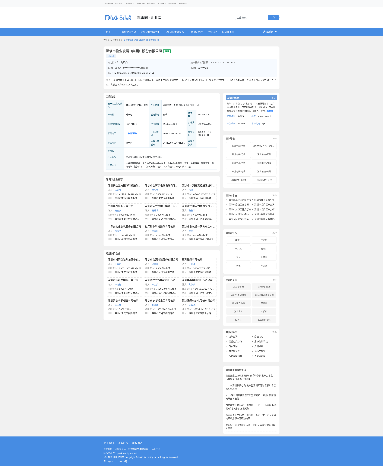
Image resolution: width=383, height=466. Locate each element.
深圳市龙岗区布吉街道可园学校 (265, 209)
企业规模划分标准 (150, 31)
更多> (274, 138)
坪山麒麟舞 (260, 351)
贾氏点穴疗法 (235, 341)
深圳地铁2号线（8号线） (264, 145)
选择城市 (268, 32)
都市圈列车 (172, 3)
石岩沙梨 (233, 346)
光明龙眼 (258, 346)
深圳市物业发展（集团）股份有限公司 (141, 40)
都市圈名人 (162, 3)
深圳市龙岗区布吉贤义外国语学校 (265, 204)
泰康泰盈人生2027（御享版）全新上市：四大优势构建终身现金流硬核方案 (251, 417)
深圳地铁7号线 (238, 171)
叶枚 (238, 265)
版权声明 (137, 443)
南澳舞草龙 (234, 351)
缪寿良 (264, 248)
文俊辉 (264, 240)
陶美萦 (264, 257)
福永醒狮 (233, 336)
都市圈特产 (130, 3)
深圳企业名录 (129, 31)
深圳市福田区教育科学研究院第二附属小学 (265, 219)
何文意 (238, 248)
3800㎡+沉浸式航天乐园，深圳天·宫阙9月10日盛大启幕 (250, 426)
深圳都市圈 (228, 31)
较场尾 (264, 303)
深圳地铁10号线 (238, 180)
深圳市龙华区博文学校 (240, 209)
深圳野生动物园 (238, 294)
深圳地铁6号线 (264, 162)
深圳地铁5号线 (238, 162)
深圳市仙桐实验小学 (264, 199)
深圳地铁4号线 (264, 154)
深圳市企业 (115, 40)
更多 (273, 98)
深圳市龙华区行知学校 (240, 199)
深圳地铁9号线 (264, 171)
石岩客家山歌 (235, 355)
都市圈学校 (141, 3)
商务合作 (123, 443)
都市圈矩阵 (183, 3)
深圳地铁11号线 (264, 180)
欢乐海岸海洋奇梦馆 (264, 294)
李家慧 (264, 265)
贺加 (238, 257)
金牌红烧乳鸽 (261, 341)
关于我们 (109, 443)
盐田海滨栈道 (264, 319)
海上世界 (238, 311)
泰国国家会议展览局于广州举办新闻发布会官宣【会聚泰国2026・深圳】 (249, 377)
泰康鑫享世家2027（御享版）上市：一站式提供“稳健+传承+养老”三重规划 (251, 407)
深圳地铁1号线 (238, 145)
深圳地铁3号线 (238, 154)
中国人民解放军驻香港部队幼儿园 (240, 219)
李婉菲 (238, 240)
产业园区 (212, 31)
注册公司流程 (196, 31)
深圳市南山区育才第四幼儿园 (240, 204)
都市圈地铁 (109, 3)
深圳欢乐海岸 (264, 286)
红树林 (238, 319)
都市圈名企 (151, 3)
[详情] (270, 111)
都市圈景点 (119, 3)
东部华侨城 (238, 286)
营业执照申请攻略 (174, 31)
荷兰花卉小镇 (238, 303)
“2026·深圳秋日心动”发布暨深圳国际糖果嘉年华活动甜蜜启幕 (251, 387)
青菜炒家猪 (260, 355)
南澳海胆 (258, 336)
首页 (108, 31)
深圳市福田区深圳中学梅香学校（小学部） (265, 214)
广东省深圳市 (132, 133)
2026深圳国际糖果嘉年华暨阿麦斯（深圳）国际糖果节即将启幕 (251, 397)
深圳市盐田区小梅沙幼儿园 (240, 214)
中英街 (264, 311)
